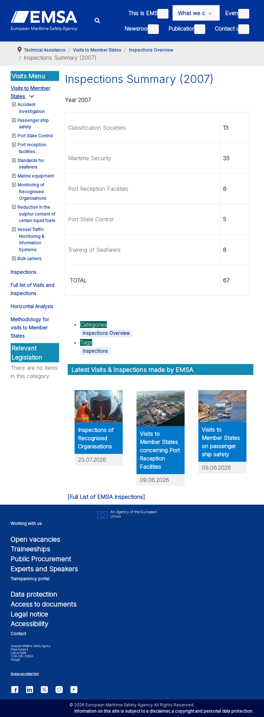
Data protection (34, 594)
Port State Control (35, 135)
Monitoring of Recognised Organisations (32, 191)
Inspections (23, 272)
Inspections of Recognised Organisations (96, 438)
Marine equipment (36, 175)
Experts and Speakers (44, 569)
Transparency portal (30, 578)
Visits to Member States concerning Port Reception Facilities (160, 450)
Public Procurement (41, 559)
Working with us (26, 523)
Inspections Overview (106, 333)
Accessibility (29, 624)
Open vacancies (35, 539)
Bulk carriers (30, 258)
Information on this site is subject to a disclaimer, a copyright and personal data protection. (163, 711)
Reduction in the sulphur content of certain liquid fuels (36, 213)
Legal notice (29, 614)
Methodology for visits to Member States (30, 327)
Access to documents (44, 604)
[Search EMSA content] (97, 20)
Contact (18, 633)
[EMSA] (44, 21)
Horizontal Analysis (32, 306)
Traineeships (30, 549)
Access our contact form (25, 673)
